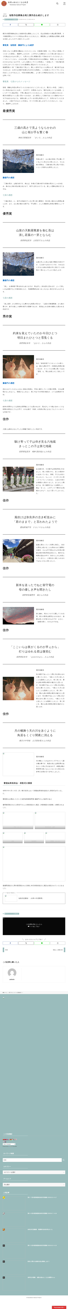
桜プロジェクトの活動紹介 (11, 19)
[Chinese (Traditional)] (5, 1139)
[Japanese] (16, 1139)
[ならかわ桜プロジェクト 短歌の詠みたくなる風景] (14, 3)
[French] (9, 1139)
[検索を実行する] (63, 1160)
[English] (7, 1139)
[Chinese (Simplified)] (3, 1139)
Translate (14, 1146)
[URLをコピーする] (57, 24)
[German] (10, 1139)
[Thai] (5, 1142)
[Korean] (3, 1142)
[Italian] (14, 1139)
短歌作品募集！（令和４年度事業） (31, 898)
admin (12, 979)
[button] (10, 24)
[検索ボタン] (57, 3)
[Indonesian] (12, 1139)
